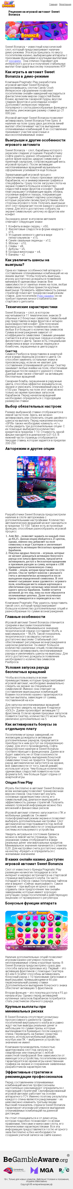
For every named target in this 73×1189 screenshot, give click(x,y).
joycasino (15, 61)
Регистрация (65, 4)
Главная (53, 4)
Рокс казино (45, 295)
